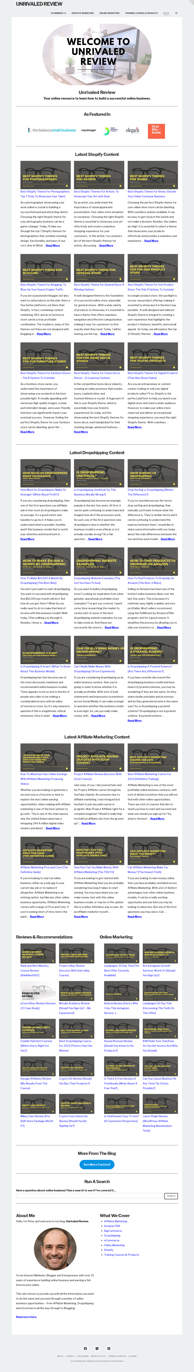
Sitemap (133, 1356)
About (60, 1356)
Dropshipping (112, 1235)
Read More (53, 245)
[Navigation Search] (175, 11)
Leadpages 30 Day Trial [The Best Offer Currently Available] (121, 970)
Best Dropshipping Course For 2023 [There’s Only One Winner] (75, 1045)
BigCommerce (113, 1230)
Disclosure (83, 1356)
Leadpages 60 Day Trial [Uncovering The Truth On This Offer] (158, 1008)
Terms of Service (117, 1356)
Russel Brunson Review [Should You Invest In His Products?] (119, 1045)
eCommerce (111, 1240)
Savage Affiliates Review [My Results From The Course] (35, 1083)
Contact (70, 1356)
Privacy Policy (98, 1356)
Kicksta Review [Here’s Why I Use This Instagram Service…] (121, 1008)
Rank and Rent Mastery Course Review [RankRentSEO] (34, 970)
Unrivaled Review (39, 3)
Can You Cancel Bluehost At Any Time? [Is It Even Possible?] (159, 1083)
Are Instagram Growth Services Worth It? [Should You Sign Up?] (159, 970)
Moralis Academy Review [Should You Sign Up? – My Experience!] (75, 1008)
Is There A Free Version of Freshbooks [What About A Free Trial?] (120, 1083)
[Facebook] (85, 1348)
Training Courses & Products (121, 1254)
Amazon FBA (112, 1226)
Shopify (108, 1250)
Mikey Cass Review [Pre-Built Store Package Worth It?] (36, 1121)
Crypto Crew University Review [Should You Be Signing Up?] (73, 1121)
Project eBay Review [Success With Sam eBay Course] (74, 970)
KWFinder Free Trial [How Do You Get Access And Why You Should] (160, 1045)
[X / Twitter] (97, 1348)
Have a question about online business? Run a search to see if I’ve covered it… (66, 1190)
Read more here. (26, 1317)
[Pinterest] (109, 1348)
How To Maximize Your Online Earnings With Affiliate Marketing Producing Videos (43, 778)
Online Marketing (114, 1245)
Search (171, 1196)
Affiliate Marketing (115, 1221)
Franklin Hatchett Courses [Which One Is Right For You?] (36, 1045)
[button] (191, 2)
